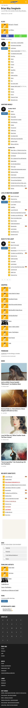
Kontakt (3, 655)
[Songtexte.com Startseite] (14, 1)
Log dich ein (3, 353)
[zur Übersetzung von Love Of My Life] (26, 209)
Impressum (3, 670)
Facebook (3, 680)
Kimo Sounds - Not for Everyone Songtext (10, 702)
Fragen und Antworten (6, 665)
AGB (9, 668)
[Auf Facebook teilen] (7, 36)
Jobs (2, 653)
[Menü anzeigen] (2, 2)
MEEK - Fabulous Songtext (7, 697)
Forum (2, 663)
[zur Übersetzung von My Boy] (26, 188)
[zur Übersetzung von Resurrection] (26, 226)
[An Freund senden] (20, 36)
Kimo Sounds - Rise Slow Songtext (8, 695)
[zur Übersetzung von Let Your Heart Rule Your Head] (26, 266)
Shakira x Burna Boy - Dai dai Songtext (9, 700)
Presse (2, 648)
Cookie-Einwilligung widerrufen (8, 673)
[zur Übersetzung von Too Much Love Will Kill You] (26, 215)
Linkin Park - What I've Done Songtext (9, 705)
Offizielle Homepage (7, 610)
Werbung (3, 651)
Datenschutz (4, 668)
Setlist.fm (3, 685)
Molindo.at (3, 683)
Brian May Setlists (7, 609)
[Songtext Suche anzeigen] (26, 2)
